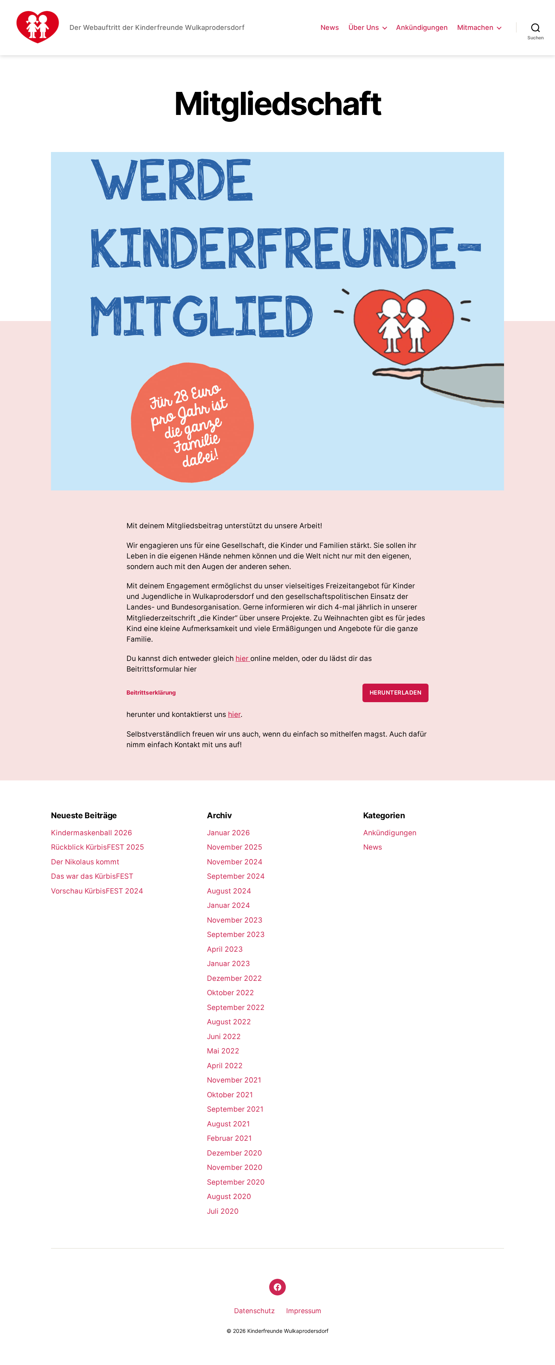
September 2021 (235, 1109)
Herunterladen (396, 692)
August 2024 (229, 891)
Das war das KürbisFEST (92, 876)
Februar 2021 (229, 1138)
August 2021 (228, 1124)
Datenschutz (254, 1311)
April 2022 (225, 1065)
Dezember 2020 (234, 1153)
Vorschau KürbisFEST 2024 (97, 891)
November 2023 (234, 920)
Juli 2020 (223, 1211)
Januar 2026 (228, 832)
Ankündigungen (422, 27)
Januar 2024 (228, 905)
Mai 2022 (223, 1051)
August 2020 (229, 1196)
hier (243, 658)
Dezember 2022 (234, 978)
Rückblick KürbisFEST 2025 (97, 847)
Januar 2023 (228, 963)
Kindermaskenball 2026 (91, 832)
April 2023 (225, 949)
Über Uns (363, 27)
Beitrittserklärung (151, 692)
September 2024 (236, 876)
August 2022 (229, 1022)
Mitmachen (475, 27)
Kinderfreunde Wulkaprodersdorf (287, 1331)
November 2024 (234, 862)
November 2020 (234, 1167)
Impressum (303, 1311)
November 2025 (234, 847)
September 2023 (236, 934)
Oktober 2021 (230, 1094)
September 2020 (236, 1182)
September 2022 (236, 1007)
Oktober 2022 (230, 992)
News (330, 27)
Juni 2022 (224, 1036)
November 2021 (234, 1080)
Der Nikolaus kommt (85, 862)
